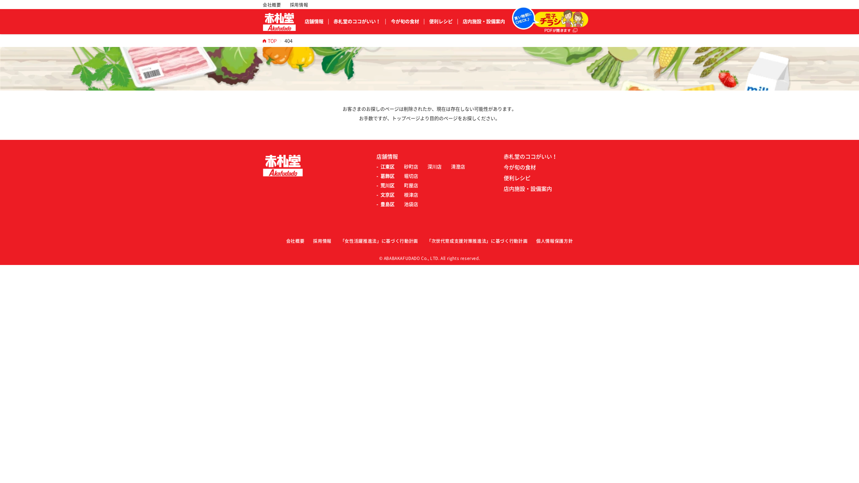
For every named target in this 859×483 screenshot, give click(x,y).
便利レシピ (441, 21)
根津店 (411, 195)
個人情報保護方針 (554, 241)
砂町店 (411, 166)
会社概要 (272, 5)
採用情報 (299, 5)
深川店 (434, 166)
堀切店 (411, 176)
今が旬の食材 (405, 21)
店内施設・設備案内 (484, 21)
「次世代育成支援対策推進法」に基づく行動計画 (477, 241)
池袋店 (411, 204)
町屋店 (411, 185)
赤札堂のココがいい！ (357, 21)
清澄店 (458, 166)
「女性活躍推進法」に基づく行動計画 (379, 241)
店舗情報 (314, 21)
